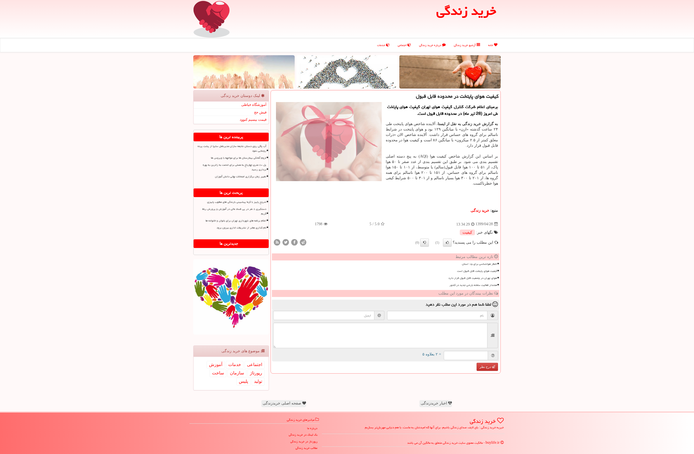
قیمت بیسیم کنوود (253, 119)
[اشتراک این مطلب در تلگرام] (303, 242)
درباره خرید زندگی (430, 45)
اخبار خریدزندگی (434, 403)
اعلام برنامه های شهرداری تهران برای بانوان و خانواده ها (235, 220)
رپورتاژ (256, 373)
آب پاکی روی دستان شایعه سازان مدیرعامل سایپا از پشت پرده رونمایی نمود (232, 148)
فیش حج (260, 112)
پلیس (243, 381)
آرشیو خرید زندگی (465, 45)
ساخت (218, 373)
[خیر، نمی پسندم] (424, 243)
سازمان (237, 373)
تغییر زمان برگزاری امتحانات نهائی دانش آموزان (240, 176)
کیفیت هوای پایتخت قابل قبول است (477, 271)
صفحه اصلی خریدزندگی (282, 403)
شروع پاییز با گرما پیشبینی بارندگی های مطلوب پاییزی (236, 202)
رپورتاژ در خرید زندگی (303, 441)
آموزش (215, 364)
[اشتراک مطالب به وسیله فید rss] (277, 242)
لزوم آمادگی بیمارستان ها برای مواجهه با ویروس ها (238, 158)
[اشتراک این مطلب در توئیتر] (286, 242)
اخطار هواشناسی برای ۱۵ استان (479, 264)
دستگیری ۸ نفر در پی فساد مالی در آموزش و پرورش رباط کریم (234, 211)
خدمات (381, 45)
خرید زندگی (480, 210)
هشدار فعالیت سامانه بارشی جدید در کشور (473, 285)
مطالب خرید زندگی (306, 448)
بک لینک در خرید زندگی (303, 434)
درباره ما (312, 428)
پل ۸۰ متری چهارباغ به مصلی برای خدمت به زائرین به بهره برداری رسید (234, 167)
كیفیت (467, 232)
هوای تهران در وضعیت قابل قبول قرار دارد (472, 278)
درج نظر (486, 367)
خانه (491, 45)
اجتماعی (402, 45)
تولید (258, 381)
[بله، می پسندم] (447, 243)
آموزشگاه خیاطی (253, 105)
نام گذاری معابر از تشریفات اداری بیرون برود (241, 227)
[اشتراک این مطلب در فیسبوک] (294, 242)
